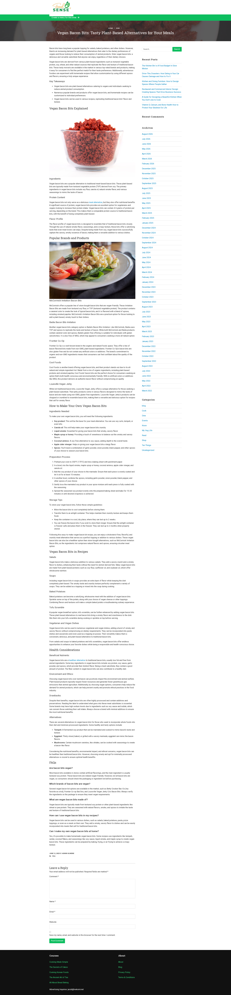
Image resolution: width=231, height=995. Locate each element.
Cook (144, 411)
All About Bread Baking (59, 982)
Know (144, 425)
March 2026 (147, 159)
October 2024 (148, 238)
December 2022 (149, 346)
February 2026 (148, 164)
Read (144, 435)
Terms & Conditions (126, 977)
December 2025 (149, 168)
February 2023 (148, 336)
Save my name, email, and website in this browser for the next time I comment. (82, 935)
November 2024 (149, 233)
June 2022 (146, 376)
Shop (144, 440)
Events (145, 420)
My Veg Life (147, 430)
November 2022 (149, 351)
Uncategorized (148, 450)
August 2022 (147, 366)
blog (144, 406)
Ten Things (146, 445)
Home (110, 28)
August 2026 (147, 134)
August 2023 (147, 307)
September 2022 (149, 361)
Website (52, 922)
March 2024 (147, 272)
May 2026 (146, 149)
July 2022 (146, 371)
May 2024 (146, 262)
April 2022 (146, 386)
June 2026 (146, 144)
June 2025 (146, 198)
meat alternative (95, 202)
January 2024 (147, 282)
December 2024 (149, 228)
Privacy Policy (124, 972)
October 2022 (148, 356)
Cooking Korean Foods (59, 972)
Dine (118, 28)
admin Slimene (68, 853)
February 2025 (148, 218)
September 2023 (149, 302)
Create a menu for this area (64, 17)
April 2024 (146, 267)
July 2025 (146, 193)
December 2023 (149, 287)
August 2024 (147, 247)
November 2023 (149, 292)
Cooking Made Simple (58, 962)
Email (52, 912)
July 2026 (146, 139)
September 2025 (149, 183)
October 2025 (148, 178)
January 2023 (147, 341)
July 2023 (146, 312)
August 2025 (147, 188)
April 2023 (146, 326)
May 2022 (146, 381)
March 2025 (147, 213)
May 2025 (146, 203)
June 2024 (146, 257)
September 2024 (149, 242)
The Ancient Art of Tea (58, 977)
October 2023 (148, 297)
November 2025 (149, 173)
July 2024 (146, 252)
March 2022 (147, 391)
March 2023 (147, 331)
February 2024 (148, 277)
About (120, 962)
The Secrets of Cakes (58, 967)
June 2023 (146, 317)
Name (52, 901)
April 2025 (146, 208)
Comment (54, 876)
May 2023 (146, 321)
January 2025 (147, 223)
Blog (120, 967)
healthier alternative (76, 660)
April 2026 (146, 154)
